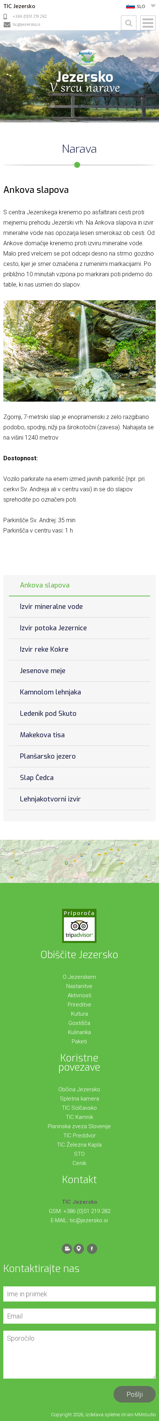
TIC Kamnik (79, 1117)
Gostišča (79, 1023)
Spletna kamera (79, 1098)
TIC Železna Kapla (79, 1144)
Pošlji (134, 1394)
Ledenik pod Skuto (48, 713)
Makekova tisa (42, 735)
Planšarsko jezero (48, 756)
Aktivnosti (79, 995)
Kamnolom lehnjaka (50, 692)
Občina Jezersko (79, 1089)
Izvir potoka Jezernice (53, 628)
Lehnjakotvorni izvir (50, 799)
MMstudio (145, 1414)
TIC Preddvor (79, 1135)
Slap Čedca (37, 777)
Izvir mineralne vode (51, 606)
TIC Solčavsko (79, 1108)
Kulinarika (79, 1032)
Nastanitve (79, 986)
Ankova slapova (45, 585)
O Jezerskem (79, 977)
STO (79, 1154)
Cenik (79, 1163)
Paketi (79, 1041)
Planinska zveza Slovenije (79, 1126)
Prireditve (79, 1004)
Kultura (79, 1014)
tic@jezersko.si (26, 24)
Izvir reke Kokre (44, 649)
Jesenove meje (42, 670)
